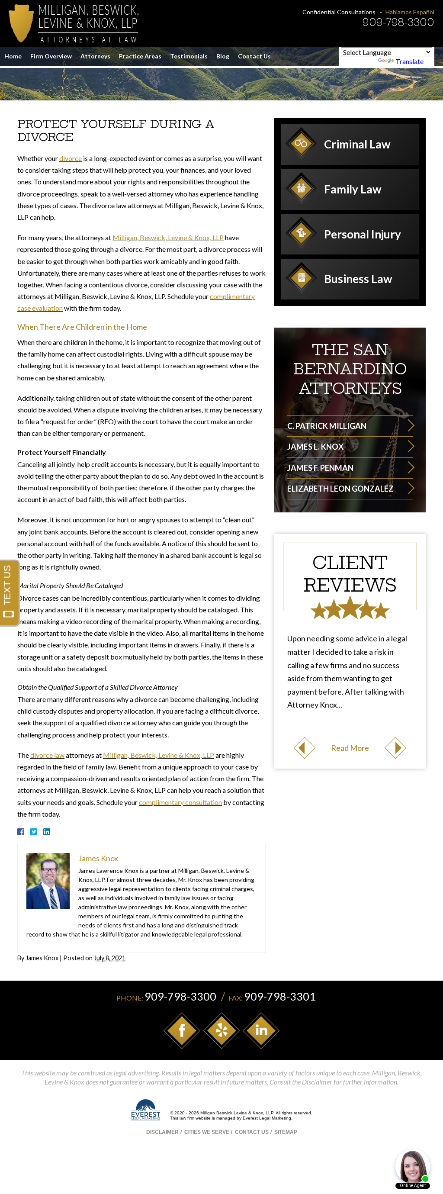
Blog (222, 56)
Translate (409, 61)
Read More (350, 748)
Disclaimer (162, 1132)
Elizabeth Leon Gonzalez (340, 488)
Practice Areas (140, 56)
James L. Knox (315, 446)
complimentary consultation (180, 802)
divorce (70, 158)
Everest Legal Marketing (267, 1118)
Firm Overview (51, 56)
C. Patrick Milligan (326, 426)
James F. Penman (320, 468)
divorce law (47, 755)
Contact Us (254, 56)
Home (13, 56)
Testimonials (189, 56)
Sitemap (285, 1132)
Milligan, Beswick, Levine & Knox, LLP (168, 237)
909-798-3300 (398, 22)
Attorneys (95, 56)
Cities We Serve (206, 1132)
